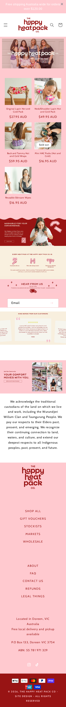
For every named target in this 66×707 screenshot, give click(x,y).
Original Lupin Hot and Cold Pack (18, 110)
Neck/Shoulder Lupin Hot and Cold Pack (48, 110)
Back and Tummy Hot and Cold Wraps (18, 155)
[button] (5, 25)
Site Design (23, 696)
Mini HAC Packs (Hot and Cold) (48, 155)
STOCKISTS (33, 526)
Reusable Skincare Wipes (18, 197)
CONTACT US (33, 581)
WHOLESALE (33, 541)
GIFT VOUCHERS (33, 518)
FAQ (33, 573)
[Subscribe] (52, 303)
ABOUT (32, 566)
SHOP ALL (33, 511)
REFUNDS (33, 588)
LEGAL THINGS (33, 596)
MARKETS (33, 534)
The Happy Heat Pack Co (38, 691)
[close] (62, 4)
